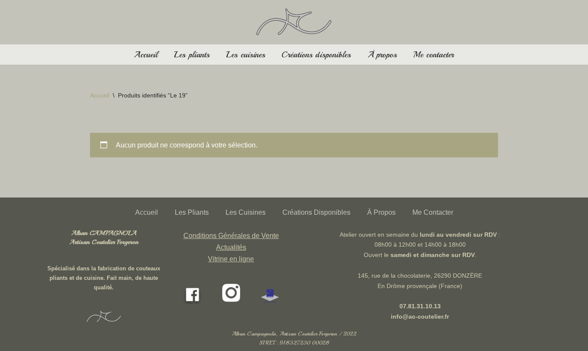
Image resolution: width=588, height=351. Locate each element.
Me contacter (433, 55)
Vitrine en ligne (231, 259)
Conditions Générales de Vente (231, 235)
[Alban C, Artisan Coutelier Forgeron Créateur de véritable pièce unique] (294, 22)
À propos (382, 55)
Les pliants (192, 55)
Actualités (231, 247)
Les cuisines (245, 55)
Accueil (146, 55)
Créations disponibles (316, 55)
